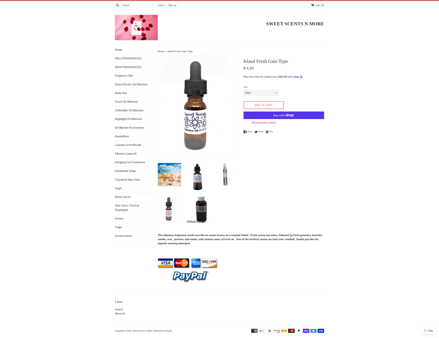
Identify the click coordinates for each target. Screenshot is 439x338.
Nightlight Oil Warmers (128, 119)
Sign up (172, 5)
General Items (123, 236)
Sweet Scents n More (142, 331)
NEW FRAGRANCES (128, 67)
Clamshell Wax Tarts (127, 179)
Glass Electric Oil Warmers (131, 84)
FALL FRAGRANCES (128, 58)
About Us (120, 313)
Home (118, 49)
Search (119, 309)
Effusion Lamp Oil (126, 153)
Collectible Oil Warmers (129, 110)
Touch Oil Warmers (126, 101)
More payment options (264, 122)
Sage (118, 188)
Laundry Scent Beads (128, 145)
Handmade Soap (125, 171)
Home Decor (122, 197)
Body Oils (121, 93)
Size (246, 87)
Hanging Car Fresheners (130, 162)
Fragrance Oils (124, 75)
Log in (161, 5)
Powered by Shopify (162, 331)
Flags (118, 227)
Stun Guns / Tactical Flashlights (127, 207)
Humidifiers (122, 136)
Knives (119, 218)
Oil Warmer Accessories (129, 127)
